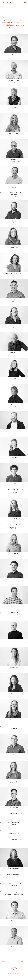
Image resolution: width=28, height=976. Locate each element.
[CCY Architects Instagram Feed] (16, 969)
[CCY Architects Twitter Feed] (13, 969)
